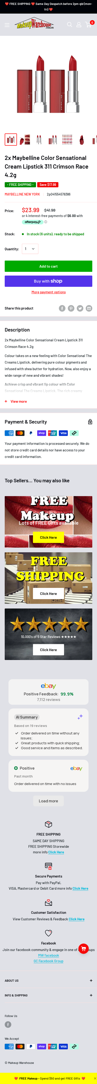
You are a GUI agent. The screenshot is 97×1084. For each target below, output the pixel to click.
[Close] (94, 1078)
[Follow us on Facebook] (8, 1024)
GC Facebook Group (48, 961)
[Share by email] (89, 308)
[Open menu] (7, 25)
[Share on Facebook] (62, 308)
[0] (88, 24)
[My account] (79, 24)
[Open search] (69, 24)
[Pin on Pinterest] (71, 308)
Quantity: (12, 249)
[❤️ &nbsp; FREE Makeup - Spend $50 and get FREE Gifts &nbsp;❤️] (50, 1078)
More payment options (49, 292)
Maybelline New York (22, 194)
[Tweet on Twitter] (80, 308)
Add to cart (48, 266)
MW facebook (48, 955)
